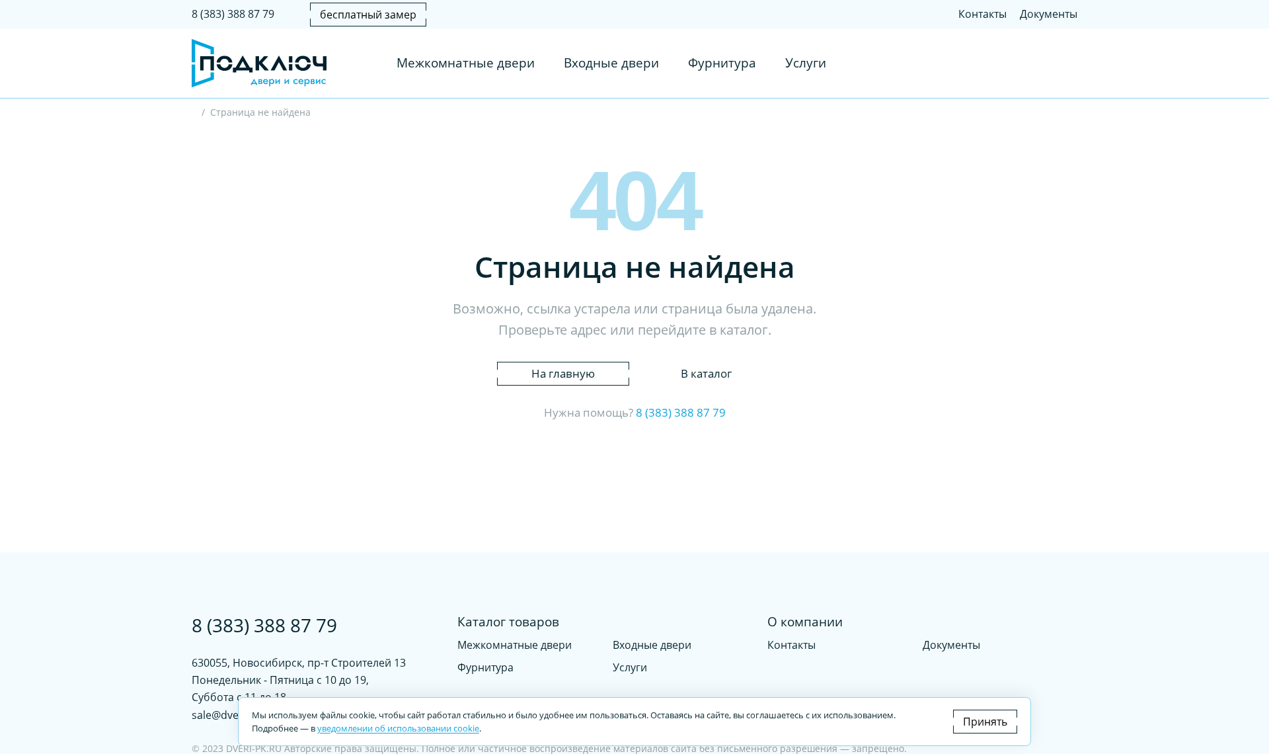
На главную (563, 373)
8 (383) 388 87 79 (233, 14)
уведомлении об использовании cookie (398, 728)
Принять (985, 721)
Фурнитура (722, 63)
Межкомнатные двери (466, 63)
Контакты (982, 14)
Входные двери (611, 63)
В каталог (706, 373)
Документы (1048, 14)
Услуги (805, 63)
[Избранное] (1041, 63)
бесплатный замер (368, 14)
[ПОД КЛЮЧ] (195, 113)
